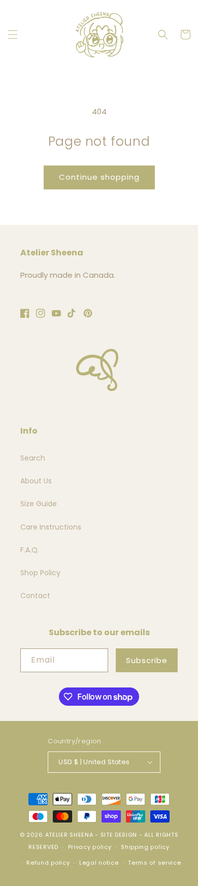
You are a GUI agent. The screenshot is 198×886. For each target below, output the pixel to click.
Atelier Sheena (69, 835)
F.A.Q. (29, 550)
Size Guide (38, 504)
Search (32, 458)
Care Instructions (50, 527)
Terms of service (154, 863)
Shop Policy (40, 573)
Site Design (119, 835)
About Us (36, 481)
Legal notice (98, 863)
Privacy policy (90, 847)
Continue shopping (99, 177)
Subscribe (147, 660)
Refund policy (48, 863)
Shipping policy (145, 847)
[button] (13, 34)
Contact (35, 595)
